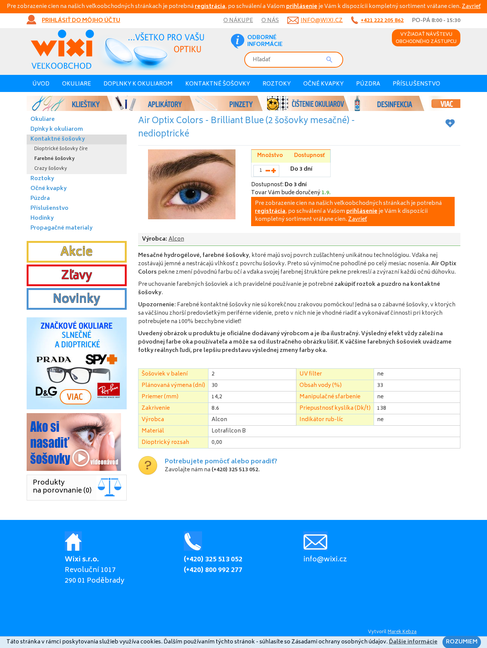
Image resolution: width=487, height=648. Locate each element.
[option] (243, 103)
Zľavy (76, 276)
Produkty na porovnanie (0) (62, 487)
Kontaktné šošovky (217, 84)
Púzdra (368, 84)
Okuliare (76, 84)
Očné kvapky (323, 84)
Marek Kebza (402, 632)
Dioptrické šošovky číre (61, 149)
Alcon (176, 239)
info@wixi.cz (322, 20)
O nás (270, 20)
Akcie (76, 253)
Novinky (76, 300)
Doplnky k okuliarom (138, 84)
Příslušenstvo (416, 84)
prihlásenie (301, 6)
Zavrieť (471, 6)
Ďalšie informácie (413, 642)
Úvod (40, 84)
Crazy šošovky (50, 169)
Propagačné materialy (61, 228)
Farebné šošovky (54, 159)
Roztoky (277, 84)
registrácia (210, 6)
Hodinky (42, 218)
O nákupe (238, 20)
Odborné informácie (265, 41)
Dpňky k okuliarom (56, 129)
